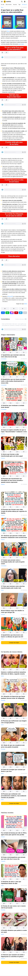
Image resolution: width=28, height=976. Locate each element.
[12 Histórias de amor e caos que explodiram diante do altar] (14, 871)
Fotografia (3, 861)
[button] (5, 308)
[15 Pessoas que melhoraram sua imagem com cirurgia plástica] (14, 710)
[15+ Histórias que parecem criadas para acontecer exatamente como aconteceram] (14, 525)
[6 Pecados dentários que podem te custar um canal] (14, 920)
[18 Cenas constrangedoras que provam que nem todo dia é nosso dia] (14, 847)
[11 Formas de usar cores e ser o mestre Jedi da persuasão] (14, 895)
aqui (20, 44)
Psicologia (3, 700)
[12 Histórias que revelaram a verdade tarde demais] (14, 395)
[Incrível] (7, 2)
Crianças (3, 515)
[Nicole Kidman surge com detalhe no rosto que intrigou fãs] (14, 600)
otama (25, 303)
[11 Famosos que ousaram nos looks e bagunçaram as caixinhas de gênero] (14, 944)
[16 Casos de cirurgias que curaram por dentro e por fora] (14, 759)
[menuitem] (2, 4)
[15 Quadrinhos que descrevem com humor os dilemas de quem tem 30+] (14, 624)
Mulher (2, 676)
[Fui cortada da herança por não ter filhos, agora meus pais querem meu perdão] (14, 822)
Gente (2, 590)
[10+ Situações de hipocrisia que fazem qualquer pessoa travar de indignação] (14, 686)
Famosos (3, 433)
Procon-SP (10, 296)
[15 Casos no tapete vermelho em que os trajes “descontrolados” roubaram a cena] (14, 419)
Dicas (2, 7)
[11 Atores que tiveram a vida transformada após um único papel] (14, 443)
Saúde (2, 934)
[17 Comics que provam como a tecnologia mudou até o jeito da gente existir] (14, 549)
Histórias (3, 484)
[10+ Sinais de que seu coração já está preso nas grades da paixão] (14, 734)
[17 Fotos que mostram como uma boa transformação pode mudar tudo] (14, 575)
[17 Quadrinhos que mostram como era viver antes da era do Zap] (14, 344)
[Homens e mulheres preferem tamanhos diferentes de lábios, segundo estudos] (14, 661)
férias (8, 31)
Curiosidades (3, 358)
